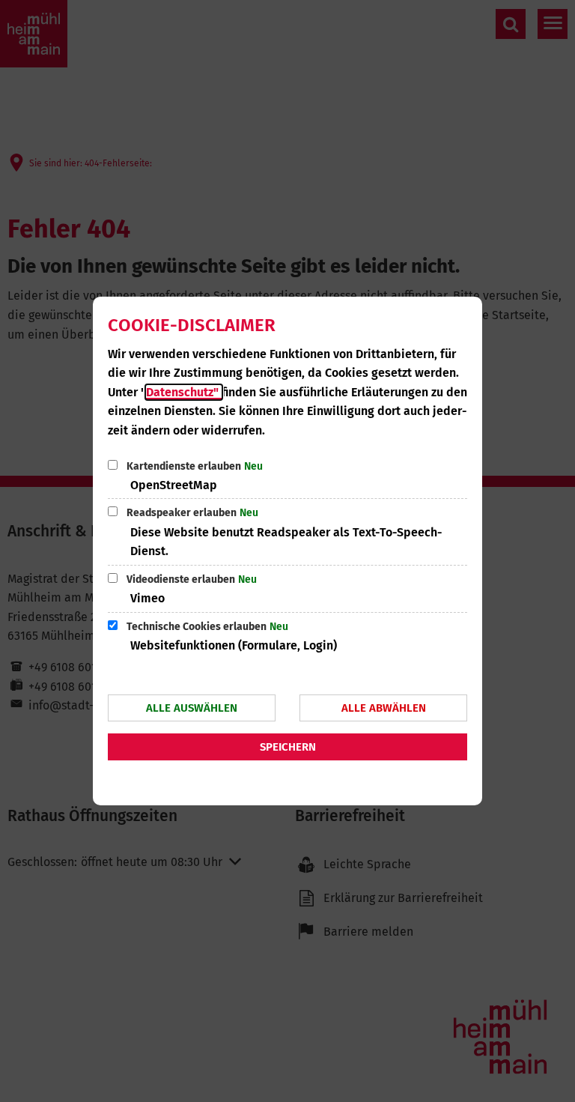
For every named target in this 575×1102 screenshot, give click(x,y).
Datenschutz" (184, 392)
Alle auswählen (191, 708)
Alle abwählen (383, 708)
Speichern (288, 747)
